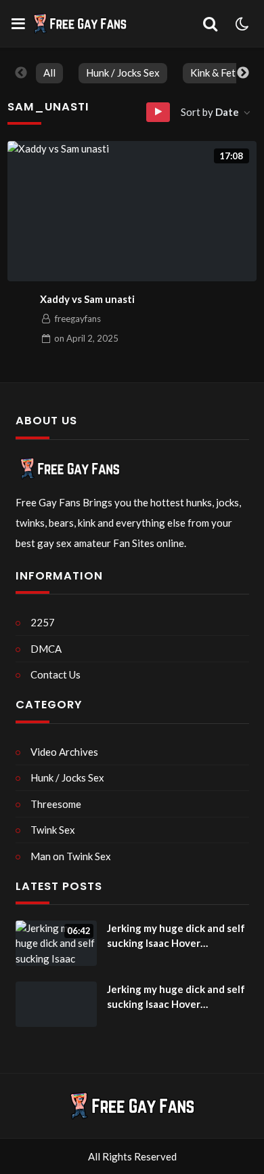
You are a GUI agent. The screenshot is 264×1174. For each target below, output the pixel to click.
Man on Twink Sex (70, 856)
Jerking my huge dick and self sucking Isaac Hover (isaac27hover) (176, 936)
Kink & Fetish (219, 72)
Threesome (55, 804)
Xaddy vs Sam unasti (87, 299)
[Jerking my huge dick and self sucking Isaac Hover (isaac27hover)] (56, 1004)
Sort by (210, 112)
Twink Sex (52, 830)
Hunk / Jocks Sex (123, 72)
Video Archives (64, 752)
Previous (21, 73)
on (86, 338)
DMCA (46, 649)
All (49, 72)
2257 (42, 622)
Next (243, 73)
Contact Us (55, 674)
